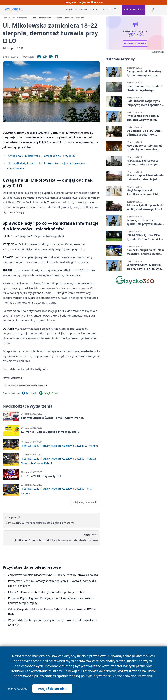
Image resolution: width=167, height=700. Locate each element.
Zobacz (93, 9)
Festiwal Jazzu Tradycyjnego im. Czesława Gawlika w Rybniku (60, 446)
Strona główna (9, 17)
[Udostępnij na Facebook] (57, 57)
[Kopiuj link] (39, 57)
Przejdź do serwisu (52, 688)
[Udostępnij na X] (51, 57)
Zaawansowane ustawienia (133, 676)
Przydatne (71, 9)
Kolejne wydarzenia (83, 502)
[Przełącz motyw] (152, 10)
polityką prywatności (96, 676)
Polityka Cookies (17, 688)
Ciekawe (83, 9)
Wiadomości (22, 17)
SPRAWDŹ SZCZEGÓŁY (135, 43)
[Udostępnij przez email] (45, 57)
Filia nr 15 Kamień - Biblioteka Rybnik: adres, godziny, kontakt (46, 592)
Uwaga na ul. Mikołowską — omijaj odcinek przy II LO (41, 156)
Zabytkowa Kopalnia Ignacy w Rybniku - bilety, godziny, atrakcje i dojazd (53, 575)
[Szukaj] (115, 10)
